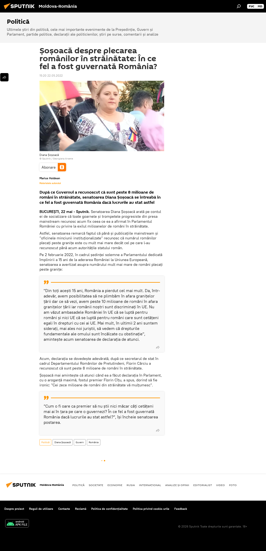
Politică (45, 442)
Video (220, 485)
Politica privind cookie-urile (151, 509)
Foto (233, 485)
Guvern (80, 442)
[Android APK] (17, 524)
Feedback (180, 509)
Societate (96, 485)
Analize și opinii (177, 485)
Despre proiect (14, 509)
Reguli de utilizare (41, 509)
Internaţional (150, 485)
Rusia (131, 485)
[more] (158, 347)
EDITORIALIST (202, 485)
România (94, 442)
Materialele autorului (50, 183)
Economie (114, 485)
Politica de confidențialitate (109, 509)
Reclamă (80, 509)
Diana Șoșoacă (62, 442)
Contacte (64, 509)
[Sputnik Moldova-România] (20, 10)
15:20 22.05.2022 (51, 75)
